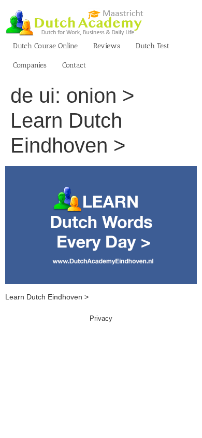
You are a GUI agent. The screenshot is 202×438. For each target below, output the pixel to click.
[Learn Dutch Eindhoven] (101, 171)
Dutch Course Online (45, 46)
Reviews (106, 46)
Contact (74, 65)
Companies (30, 65)
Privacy (101, 318)
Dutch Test (152, 46)
